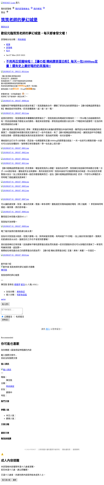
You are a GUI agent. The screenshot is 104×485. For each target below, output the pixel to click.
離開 (14, 480)
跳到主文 (5, 27)
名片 (8, 51)
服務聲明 (76, 449)
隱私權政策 (66, 449)
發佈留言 (5, 320)
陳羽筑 (4, 270)
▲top (3, 299)
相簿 (8, 44)
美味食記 (21, 292)
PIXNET (33, 449)
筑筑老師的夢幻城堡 (19, 19)
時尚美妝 (22, 39)
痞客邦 (17, 284)
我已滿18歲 (6, 480)
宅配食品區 (22, 295)
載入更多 (5, 304)
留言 (23, 284)
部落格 (9, 48)
